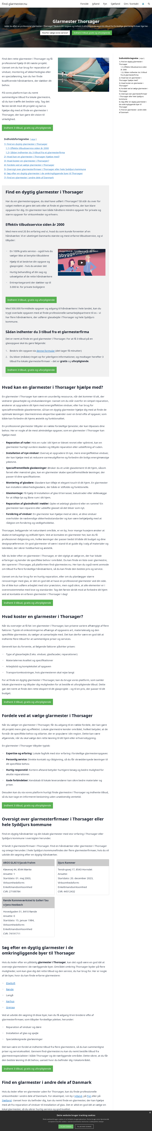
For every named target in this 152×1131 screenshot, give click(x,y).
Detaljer (101, 1121)
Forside (84, 3)
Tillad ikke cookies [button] (84, 1126)
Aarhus (10, 1001)
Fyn (105, 3)
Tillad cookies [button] (65, 1126)
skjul (33, 139)
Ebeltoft (10, 983)
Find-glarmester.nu (14, 4)
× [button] (150, 1113)
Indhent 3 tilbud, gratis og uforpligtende (92, 32)
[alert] (76, 1121)
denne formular (45, 350)
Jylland (95, 3)
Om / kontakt (131, 3)
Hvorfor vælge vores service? (55, 32)
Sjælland (115, 3)
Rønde (10, 989)
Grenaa (10, 1007)
